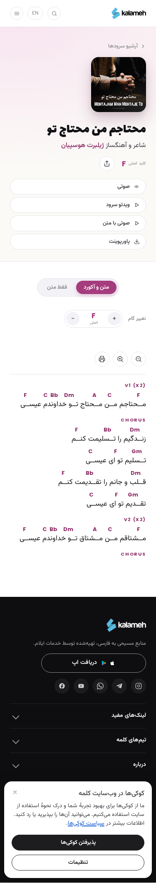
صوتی (123, 186)
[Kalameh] (128, 13)
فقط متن (57, 287)
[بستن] (15, 792)
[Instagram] (138, 685)
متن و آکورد (96, 287)
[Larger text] (120, 359)
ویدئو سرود (118, 205)
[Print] (101, 359)
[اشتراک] (106, 163)
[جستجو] (54, 13)
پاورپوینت (119, 241)
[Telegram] (119, 685)
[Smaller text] (138, 359)
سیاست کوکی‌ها (86, 823)
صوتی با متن (116, 223)
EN (35, 13)
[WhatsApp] (100, 685)
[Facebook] (61, 685)
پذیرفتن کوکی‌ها (78, 842)
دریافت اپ (84, 662)
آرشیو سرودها (123, 46)
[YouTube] (81, 685)
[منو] (16, 13)
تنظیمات (78, 862)
